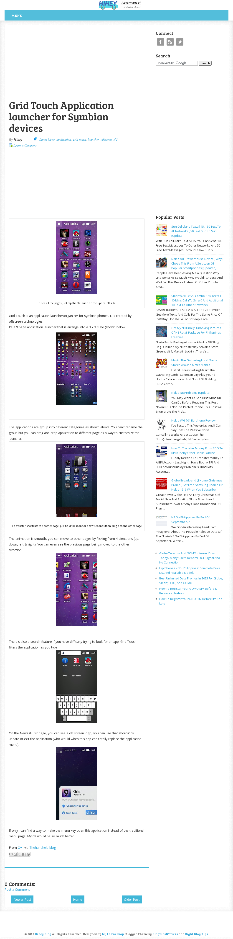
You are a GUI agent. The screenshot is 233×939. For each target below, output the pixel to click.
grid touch (79, 139)
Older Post (132, 899)
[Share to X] (19, 854)
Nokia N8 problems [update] (190, 393)
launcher (93, 139)
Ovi (20, 847)
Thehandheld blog (42, 847)
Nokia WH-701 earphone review (193, 420)
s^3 (116, 139)
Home (77, 899)
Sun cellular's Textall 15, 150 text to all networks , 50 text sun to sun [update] (196, 231)
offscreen (106, 139)
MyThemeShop (113, 934)
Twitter (179, 42)
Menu (17, 15)
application (63, 139)
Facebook (160, 42)
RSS (170, 42)
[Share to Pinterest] (28, 854)
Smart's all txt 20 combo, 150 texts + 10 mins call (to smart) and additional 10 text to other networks (197, 300)
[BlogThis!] (15, 854)
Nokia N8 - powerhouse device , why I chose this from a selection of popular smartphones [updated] (197, 263)
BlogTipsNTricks (165, 934)
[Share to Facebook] (24, 854)
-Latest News (46, 139)
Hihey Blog (43, 934)
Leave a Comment (24, 145)
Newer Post (22, 899)
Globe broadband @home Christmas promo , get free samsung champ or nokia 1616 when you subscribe (197, 484)
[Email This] (11, 854)
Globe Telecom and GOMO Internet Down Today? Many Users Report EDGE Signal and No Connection (189, 557)
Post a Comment (17, 889)
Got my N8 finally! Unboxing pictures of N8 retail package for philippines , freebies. (196, 332)
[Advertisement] (58, 27)
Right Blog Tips (196, 934)
